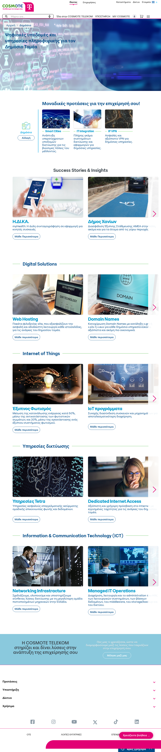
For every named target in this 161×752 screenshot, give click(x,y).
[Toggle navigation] (147, 17)
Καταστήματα (123, 2)
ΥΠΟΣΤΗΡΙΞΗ (102, 16)
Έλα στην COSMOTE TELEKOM (75, 16)
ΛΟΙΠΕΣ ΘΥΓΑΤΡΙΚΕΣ (71, 734)
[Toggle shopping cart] (143, 16)
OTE (29, 734)
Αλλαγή (26, 137)
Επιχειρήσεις (89, 2)
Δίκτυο (136, 2)
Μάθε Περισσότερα (26, 236)
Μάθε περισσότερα (26, 337)
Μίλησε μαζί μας (117, 655)
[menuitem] (33, 722)
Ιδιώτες (73, 2)
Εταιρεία (146, 2)
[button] (134, 16)
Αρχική (10, 25)
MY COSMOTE (121, 16)
